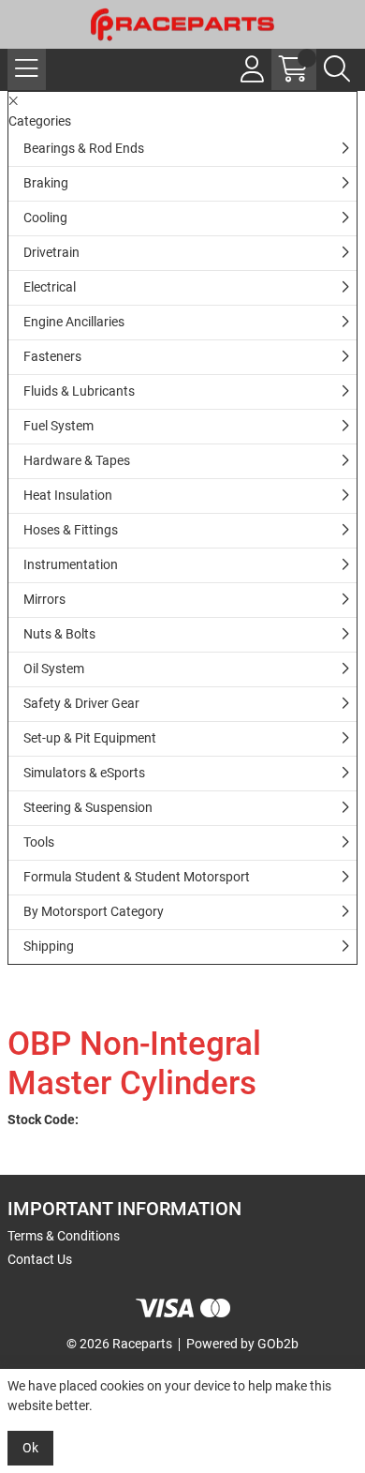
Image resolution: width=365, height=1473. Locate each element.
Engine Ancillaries (73, 321)
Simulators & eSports (84, 772)
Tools (38, 841)
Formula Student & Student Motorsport (136, 876)
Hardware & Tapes (76, 460)
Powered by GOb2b (242, 1343)
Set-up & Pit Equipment (89, 737)
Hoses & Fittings (70, 529)
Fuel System (58, 425)
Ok (30, 1447)
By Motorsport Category (93, 911)
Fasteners (52, 356)
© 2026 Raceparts (119, 1343)
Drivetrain (51, 252)
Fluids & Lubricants (79, 390)
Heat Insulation (67, 495)
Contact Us (39, 1259)
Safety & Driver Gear (81, 703)
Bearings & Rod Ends (83, 148)
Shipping (48, 946)
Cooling (45, 217)
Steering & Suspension (88, 807)
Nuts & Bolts (59, 633)
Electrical (49, 286)
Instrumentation (70, 564)
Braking (45, 182)
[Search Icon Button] (337, 69)
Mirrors (44, 599)
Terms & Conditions (63, 1235)
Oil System (53, 668)
